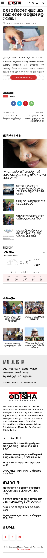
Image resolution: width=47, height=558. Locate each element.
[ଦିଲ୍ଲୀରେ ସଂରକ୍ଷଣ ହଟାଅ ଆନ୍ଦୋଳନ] (35, 307)
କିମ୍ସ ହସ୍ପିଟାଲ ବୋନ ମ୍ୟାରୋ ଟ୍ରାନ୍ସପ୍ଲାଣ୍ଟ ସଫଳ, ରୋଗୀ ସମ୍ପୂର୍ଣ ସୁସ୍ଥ (34, 118)
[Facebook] (29, 3)
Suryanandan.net (23, 549)
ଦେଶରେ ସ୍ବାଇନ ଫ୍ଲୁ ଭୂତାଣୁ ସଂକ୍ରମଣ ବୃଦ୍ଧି (12, 344)
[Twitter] (33, 3)
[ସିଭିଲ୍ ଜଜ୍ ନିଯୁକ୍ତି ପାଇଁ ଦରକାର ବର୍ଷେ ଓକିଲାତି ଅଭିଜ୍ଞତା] (35, 334)
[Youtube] (37, 3)
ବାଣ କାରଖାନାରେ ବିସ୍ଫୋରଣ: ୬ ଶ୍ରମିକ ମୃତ (12, 117)
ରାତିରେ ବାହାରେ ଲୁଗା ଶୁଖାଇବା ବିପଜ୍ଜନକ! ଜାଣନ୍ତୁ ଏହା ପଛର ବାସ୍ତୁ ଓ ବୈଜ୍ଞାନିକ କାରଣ (30, 189)
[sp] (4, 23)
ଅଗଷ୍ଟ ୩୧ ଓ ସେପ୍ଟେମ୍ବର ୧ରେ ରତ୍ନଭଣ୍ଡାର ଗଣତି (30, 202)
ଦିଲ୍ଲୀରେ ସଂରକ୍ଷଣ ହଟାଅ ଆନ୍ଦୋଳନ (34, 317)
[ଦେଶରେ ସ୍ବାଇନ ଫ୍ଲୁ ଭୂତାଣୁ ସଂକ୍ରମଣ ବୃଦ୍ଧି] (13, 334)
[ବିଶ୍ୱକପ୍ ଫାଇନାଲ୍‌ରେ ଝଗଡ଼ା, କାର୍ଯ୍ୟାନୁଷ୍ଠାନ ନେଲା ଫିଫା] (8, 219)
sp (9, 23)
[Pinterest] (25, 103)
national (12, 96)
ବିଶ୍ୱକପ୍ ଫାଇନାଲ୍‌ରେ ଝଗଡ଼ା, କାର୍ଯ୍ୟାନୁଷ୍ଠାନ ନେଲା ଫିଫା (30, 217)
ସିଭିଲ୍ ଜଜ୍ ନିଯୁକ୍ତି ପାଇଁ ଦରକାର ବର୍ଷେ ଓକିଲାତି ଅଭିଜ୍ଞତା (34, 345)
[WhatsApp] (31, 103)
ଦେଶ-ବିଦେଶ (8, 93)
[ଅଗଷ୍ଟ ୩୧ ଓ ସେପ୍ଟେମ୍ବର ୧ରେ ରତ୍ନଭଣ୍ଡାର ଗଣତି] (8, 205)
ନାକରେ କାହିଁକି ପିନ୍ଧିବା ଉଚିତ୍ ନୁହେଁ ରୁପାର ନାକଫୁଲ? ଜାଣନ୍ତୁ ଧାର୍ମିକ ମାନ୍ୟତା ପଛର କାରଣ (24, 175)
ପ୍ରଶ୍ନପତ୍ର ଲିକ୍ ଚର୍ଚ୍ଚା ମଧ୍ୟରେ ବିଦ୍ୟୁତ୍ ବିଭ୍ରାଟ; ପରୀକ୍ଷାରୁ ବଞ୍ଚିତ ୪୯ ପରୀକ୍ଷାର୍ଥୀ (29, 233)
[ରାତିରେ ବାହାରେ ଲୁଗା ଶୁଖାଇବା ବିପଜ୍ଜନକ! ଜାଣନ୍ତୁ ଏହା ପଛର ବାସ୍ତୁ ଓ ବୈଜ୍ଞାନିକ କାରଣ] (8, 189)
